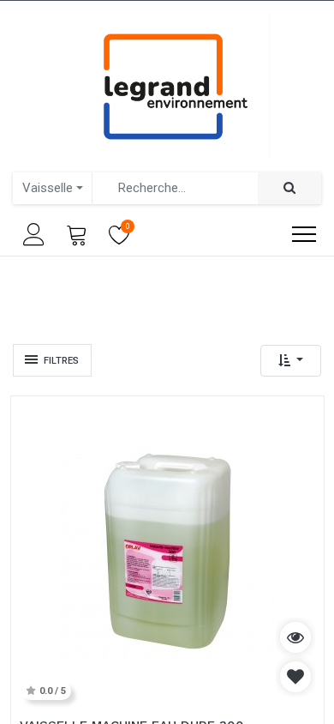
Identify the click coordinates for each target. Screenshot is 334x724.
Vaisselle (47, 188)
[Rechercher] (289, 188)
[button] (290, 361)
